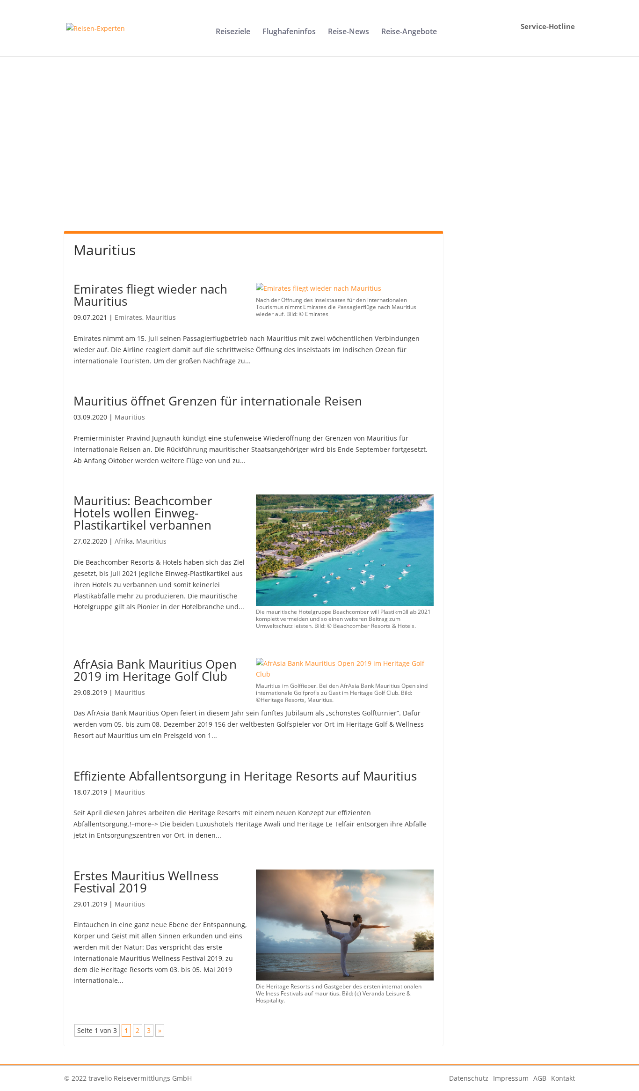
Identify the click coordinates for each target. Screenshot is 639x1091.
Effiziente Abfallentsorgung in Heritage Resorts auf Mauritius (245, 775)
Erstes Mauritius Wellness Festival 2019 (145, 881)
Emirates (128, 317)
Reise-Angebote (409, 32)
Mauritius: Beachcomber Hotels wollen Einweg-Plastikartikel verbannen (142, 512)
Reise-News (348, 32)
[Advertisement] (319, 153)
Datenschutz (468, 1078)
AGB (539, 1078)
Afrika (124, 541)
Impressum (511, 1078)
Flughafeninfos (289, 32)
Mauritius (160, 317)
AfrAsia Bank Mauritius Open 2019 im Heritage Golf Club (155, 670)
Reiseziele (233, 32)
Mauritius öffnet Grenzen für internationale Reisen (217, 400)
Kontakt (563, 1078)
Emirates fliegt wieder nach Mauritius (150, 295)
